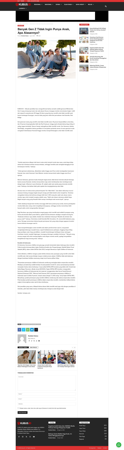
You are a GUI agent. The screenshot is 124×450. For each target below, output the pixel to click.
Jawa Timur (82, 428)
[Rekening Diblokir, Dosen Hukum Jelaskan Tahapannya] (83, 68)
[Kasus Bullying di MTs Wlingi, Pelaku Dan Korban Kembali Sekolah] (83, 31)
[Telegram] (32, 330)
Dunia (58, 4)
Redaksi (99, 448)
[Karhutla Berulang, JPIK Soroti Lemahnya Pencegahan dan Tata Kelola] (83, 59)
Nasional (48, 4)
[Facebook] (19, 330)
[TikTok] (32, 341)
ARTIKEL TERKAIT (23, 347)
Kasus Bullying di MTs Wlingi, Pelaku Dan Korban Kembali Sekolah (98, 30)
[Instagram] (23, 437)
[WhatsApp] (28, 330)
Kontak (105, 448)
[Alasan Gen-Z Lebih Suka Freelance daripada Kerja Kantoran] (47, 357)
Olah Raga (68, 4)
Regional (37, 4)
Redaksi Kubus (25, 35)
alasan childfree (26, 324)
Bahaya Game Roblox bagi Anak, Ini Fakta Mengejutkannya (60, 434)
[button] (106, 6)
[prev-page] (73, 347)
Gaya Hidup (80, 4)
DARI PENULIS (33, 347)
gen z (39, 324)
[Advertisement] (62, 16)
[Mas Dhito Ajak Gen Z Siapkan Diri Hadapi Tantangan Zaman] (67, 357)
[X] (34, 341)
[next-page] (75, 347)
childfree (34, 324)
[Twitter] (23, 330)
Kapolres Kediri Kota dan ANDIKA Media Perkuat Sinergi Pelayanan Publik (97, 49)
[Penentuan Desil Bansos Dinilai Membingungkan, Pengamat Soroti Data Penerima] (83, 39)
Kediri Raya (82, 425)
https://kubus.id (31, 338)
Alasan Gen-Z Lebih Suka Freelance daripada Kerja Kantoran (45, 366)
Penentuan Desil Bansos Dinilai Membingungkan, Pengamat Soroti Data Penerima (97, 39)
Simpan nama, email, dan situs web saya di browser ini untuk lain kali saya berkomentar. (43, 408)
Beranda (19, 23)
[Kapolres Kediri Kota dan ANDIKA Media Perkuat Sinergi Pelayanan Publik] (83, 50)
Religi (90, 4)
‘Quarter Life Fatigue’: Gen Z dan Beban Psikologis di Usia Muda (27, 365)
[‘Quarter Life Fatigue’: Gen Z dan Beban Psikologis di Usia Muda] (27, 357)
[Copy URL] (36, 330)
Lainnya (22, 8)
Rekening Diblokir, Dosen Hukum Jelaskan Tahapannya (98, 66)
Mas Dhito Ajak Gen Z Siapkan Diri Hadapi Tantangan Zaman (66, 365)
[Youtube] (39, 341)
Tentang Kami (92, 448)
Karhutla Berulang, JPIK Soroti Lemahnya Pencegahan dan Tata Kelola (98, 58)
